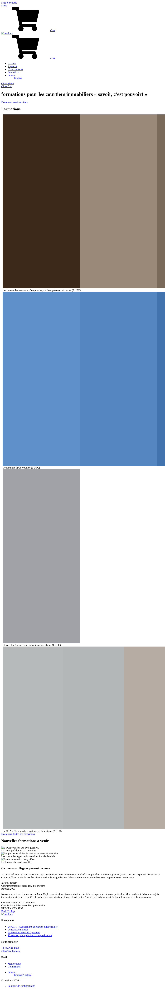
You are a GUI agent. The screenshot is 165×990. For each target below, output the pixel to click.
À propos (12, 66)
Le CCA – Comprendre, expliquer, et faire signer (32, 926)
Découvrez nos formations (14, 102)
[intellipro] (7, 33)
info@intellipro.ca (10, 951)
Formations (13, 72)
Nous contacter (15, 69)
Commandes (14, 966)
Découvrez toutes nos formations (18, 834)
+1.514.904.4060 (10, 948)
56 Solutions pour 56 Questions (24, 932)
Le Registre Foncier (18, 929)
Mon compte (14, 963)
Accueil (12, 63)
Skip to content (9, 2)
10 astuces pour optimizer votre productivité (30, 935)
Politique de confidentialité (21, 986)
